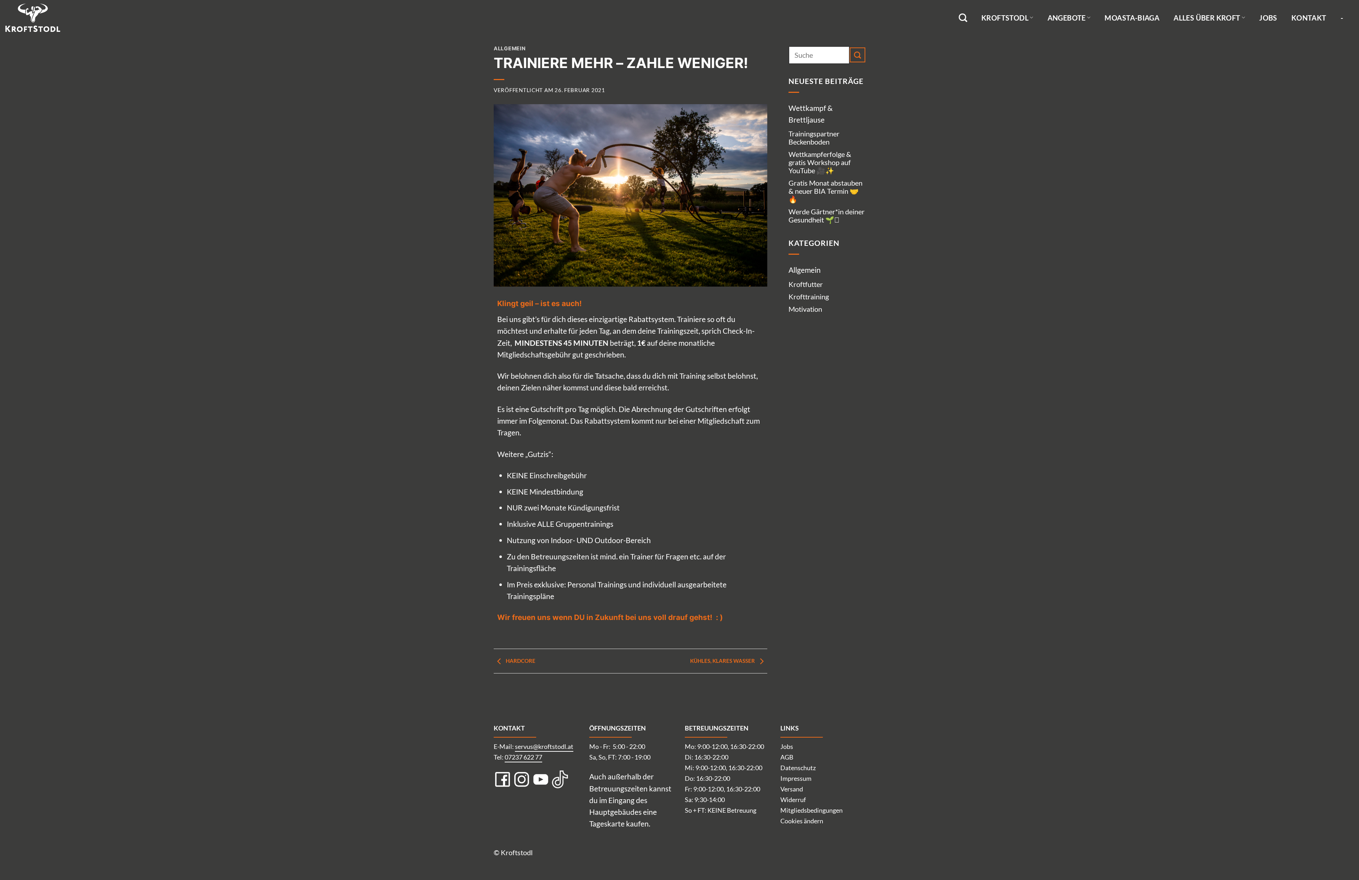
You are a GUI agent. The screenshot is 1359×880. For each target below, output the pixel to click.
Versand (791, 789)
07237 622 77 (523, 757)
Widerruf (793, 799)
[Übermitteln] (857, 54)
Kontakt (1308, 17)
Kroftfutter (806, 284)
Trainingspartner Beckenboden (814, 137)
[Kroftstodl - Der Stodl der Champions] (40, 18)
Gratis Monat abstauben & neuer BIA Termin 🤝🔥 (825, 191)
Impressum (796, 778)
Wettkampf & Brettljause (811, 113)
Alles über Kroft (1207, 17)
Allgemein (510, 48)
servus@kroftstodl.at (544, 746)
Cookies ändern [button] (801, 821)
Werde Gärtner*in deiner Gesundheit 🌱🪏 (827, 215)
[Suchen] (963, 18)
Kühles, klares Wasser (723, 661)
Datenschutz (798, 768)
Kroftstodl (1004, 17)
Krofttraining (809, 296)
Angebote (1067, 17)
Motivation (805, 309)
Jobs (1268, 17)
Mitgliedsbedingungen (811, 810)
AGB (786, 757)
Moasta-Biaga (1132, 17)
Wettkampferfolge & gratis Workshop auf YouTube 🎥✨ (820, 162)
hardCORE (520, 661)
